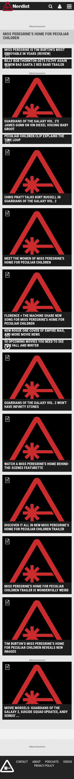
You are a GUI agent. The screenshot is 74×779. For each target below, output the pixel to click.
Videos (67, 762)
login (60, 6)
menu (69, 6)
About (36, 762)
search (50, 6)
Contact (22, 762)
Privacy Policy (44, 765)
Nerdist (16, 6)
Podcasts (52, 762)
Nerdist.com (7, 766)
